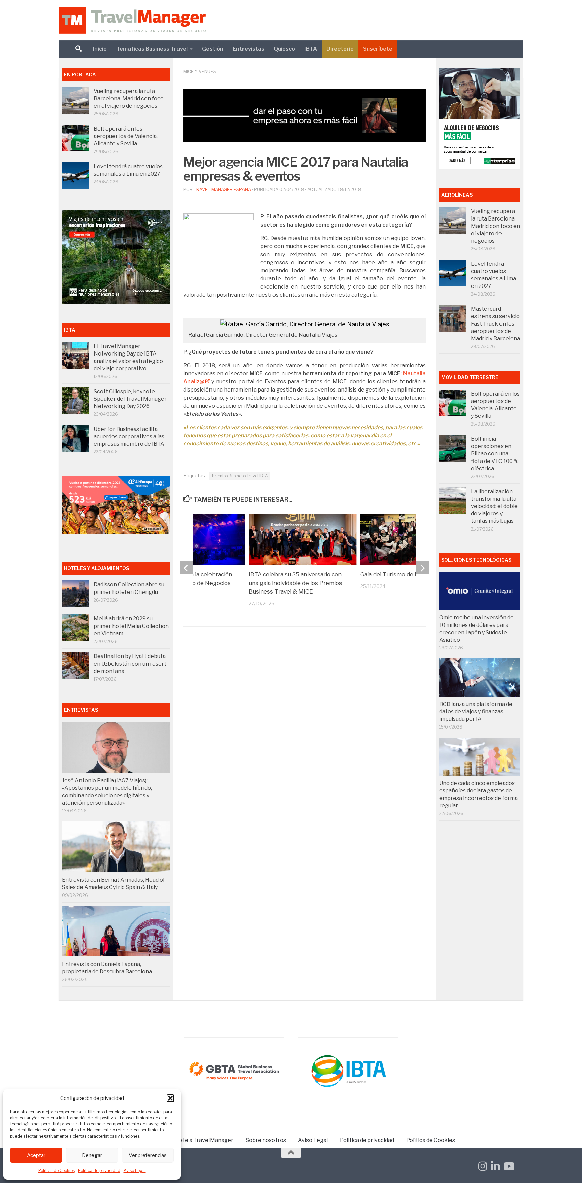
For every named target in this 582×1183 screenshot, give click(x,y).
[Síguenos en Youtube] (508, 1166)
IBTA (310, 49)
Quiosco (284, 49)
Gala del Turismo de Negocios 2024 (408, 574)
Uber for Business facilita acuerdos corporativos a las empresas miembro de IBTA (129, 436)
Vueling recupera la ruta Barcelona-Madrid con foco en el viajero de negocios (129, 98)
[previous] (186, 567)
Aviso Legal (135, 1170)
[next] (422, 567)
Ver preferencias (148, 1155)
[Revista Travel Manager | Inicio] (132, 20)
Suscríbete (377, 49)
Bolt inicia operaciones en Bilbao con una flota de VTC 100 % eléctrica (495, 454)
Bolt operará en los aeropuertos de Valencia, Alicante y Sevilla (126, 136)
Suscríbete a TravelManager (196, 1140)
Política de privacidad (99, 1170)
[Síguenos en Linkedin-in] (495, 1166)
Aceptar (36, 1155)
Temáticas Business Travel (152, 49)
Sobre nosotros (266, 1140)
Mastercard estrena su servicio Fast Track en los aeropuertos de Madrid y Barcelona (495, 324)
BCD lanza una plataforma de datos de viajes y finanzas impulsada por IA (475, 711)
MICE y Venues (199, 71)
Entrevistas (248, 49)
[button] (170, 1098)
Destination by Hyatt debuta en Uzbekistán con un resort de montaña (130, 663)
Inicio (100, 49)
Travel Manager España (222, 189)
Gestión (212, 49)
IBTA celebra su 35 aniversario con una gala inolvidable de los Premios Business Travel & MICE (295, 583)
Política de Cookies (56, 1170)
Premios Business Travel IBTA (240, 475)
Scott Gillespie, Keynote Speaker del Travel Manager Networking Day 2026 (130, 398)
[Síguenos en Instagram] (483, 1166)
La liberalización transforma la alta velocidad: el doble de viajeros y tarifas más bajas (494, 506)
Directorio (340, 49)
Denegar (92, 1155)
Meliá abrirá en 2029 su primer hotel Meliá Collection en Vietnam (131, 626)
